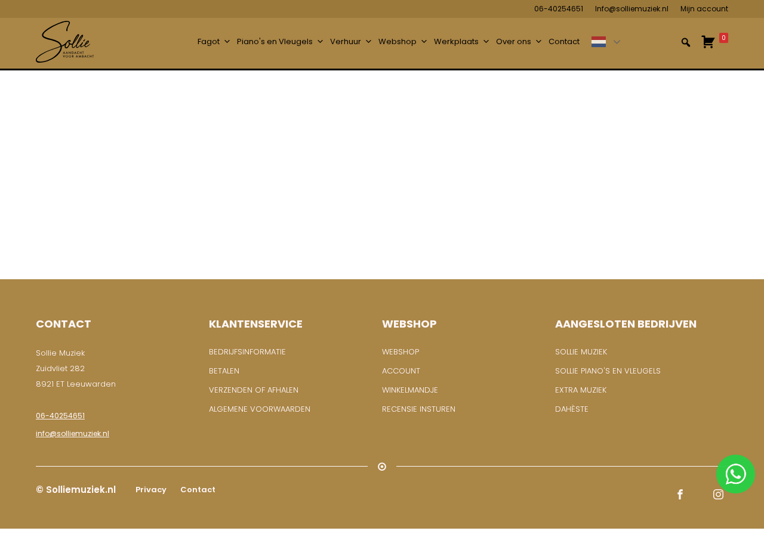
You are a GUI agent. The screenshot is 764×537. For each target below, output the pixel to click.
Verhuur (345, 41)
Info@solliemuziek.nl (631, 9)
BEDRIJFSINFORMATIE (247, 351)
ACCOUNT (401, 370)
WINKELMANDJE (410, 390)
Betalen (224, 370)
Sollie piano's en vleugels (608, 370)
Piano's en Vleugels (275, 41)
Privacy (150, 489)
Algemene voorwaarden (259, 409)
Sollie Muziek (581, 351)
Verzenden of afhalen (253, 390)
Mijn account (704, 9)
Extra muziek (580, 390)
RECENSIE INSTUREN (418, 409)
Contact (564, 41)
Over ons (513, 41)
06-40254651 (558, 9)
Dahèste (572, 409)
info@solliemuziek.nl (72, 433)
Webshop (397, 41)
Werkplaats (456, 41)
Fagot (209, 41)
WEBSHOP (400, 351)
